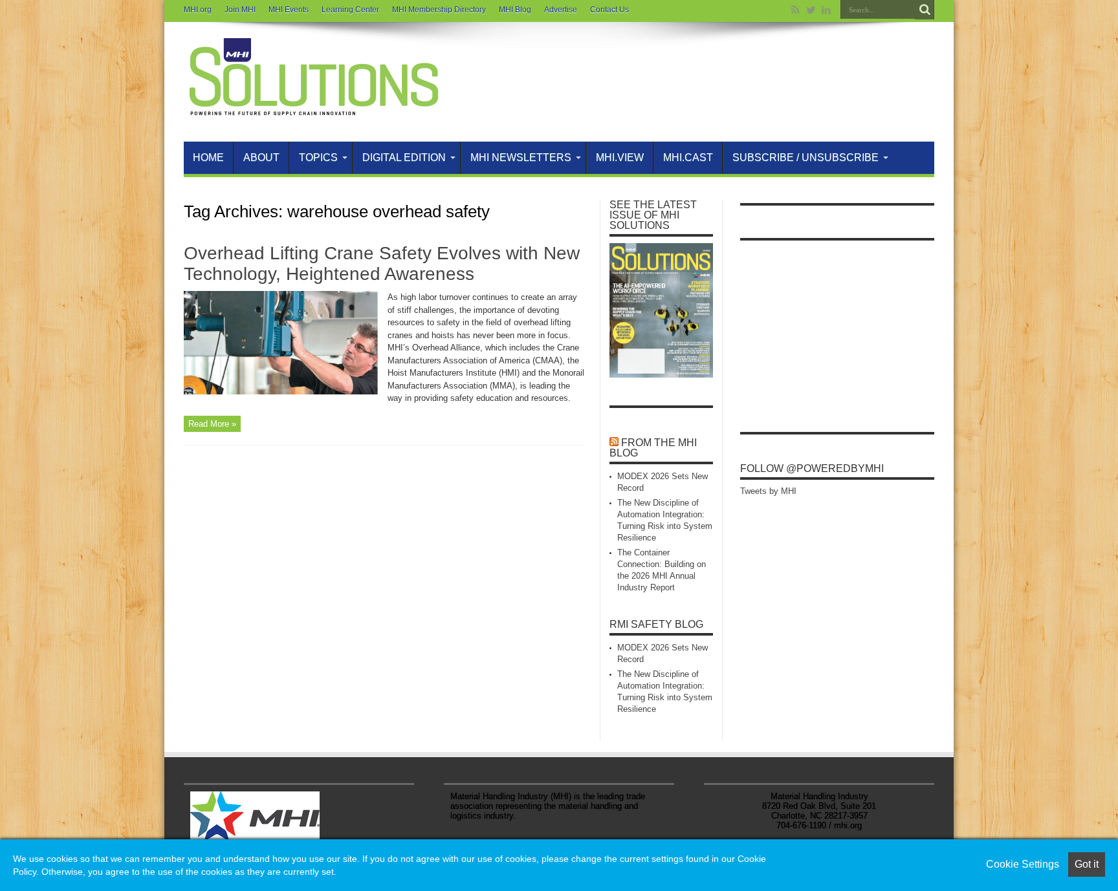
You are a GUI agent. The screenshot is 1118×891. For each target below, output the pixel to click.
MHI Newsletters (520, 157)
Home (208, 157)
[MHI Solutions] (313, 109)
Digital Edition (404, 157)
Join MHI (240, 9)
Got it (1087, 864)
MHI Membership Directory (439, 9)
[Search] (924, 9)
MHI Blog (515, 9)
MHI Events (289, 9)
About (261, 157)
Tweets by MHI (768, 491)
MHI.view (620, 157)
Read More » (212, 424)
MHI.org (198, 9)
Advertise (560, 9)
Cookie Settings (1022, 864)
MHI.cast (688, 157)
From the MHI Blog (653, 447)
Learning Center (350, 9)
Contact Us (609, 9)
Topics (318, 157)
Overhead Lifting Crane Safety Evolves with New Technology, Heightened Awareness (382, 263)
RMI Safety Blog (656, 624)
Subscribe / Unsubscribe (805, 157)
